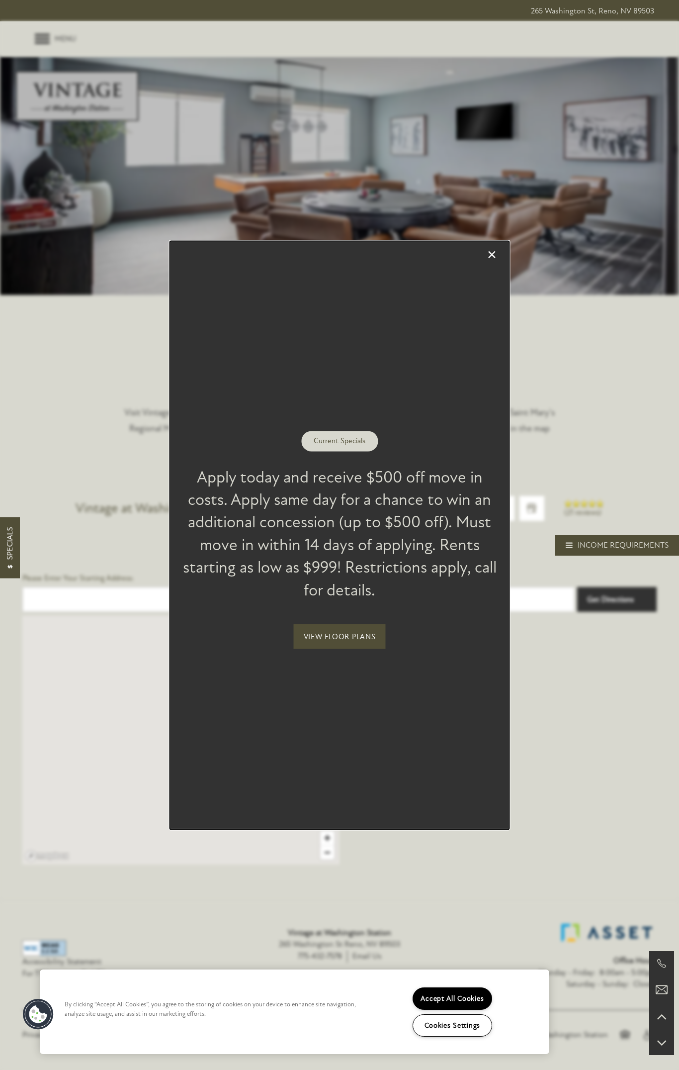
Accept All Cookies (452, 998)
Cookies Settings (452, 1025)
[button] (340, 636)
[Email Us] (661, 989)
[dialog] (339, 535)
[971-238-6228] (661, 963)
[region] (294, 1012)
